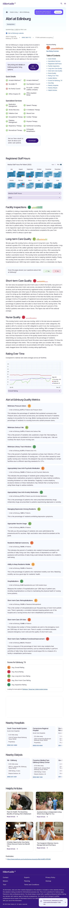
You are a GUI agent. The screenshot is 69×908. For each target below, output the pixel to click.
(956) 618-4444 (37, 745)
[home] (9, 3)
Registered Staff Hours (55, 63)
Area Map (51, 83)
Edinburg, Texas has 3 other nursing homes (35, 689)
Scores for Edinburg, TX (55, 80)
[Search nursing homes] (61, 4)
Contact (5, 877)
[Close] (65, 902)
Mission (5, 881)
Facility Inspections (53, 66)
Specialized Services (54, 61)
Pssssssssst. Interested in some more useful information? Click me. (53, 902)
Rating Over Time (53, 75)
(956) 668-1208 (37, 777)
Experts (26, 877)
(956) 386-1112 (26, 37)
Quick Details (52, 59)
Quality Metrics (52, 78)
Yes (48, 271)
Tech (4, 884)
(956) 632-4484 (12, 745)
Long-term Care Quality (55, 68)
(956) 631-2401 (12, 776)
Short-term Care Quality (55, 71)
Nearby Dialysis (52, 88)
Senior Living (14, 12)
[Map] (34, 707)
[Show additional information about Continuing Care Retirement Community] (16, 84)
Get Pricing (33, 67)
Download (58, 12)
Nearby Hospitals (53, 85)
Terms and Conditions (31, 884)
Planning (27, 881)
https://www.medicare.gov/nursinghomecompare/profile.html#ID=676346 (29, 859)
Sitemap (48, 881)
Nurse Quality (52, 73)
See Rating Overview (52, 51)
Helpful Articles (52, 90)
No (58, 271)
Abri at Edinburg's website (16, 33)
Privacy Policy (50, 877)
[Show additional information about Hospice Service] (19, 94)
